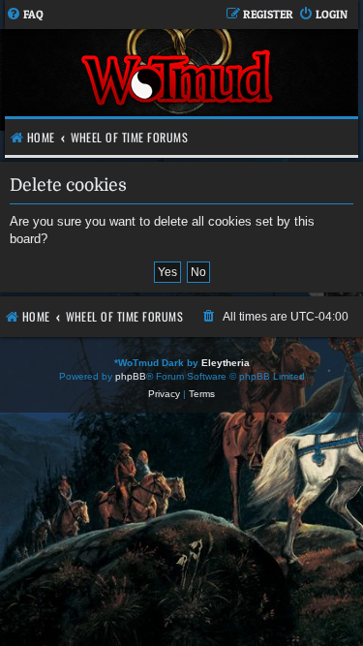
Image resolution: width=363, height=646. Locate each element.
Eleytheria (225, 362)
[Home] (179, 79)
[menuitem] (25, 15)
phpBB (130, 376)
